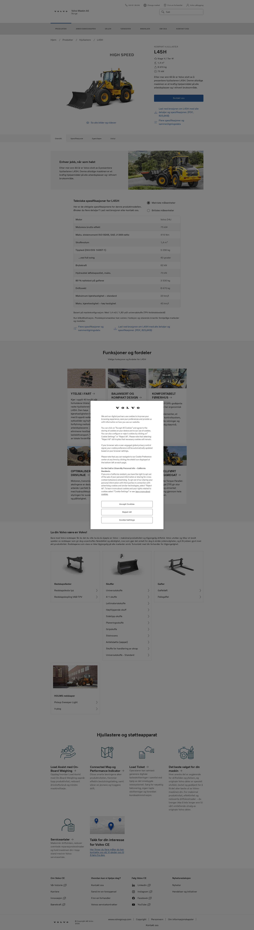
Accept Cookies (127, 504)
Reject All (127, 512)
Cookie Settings (127, 520)
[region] (127, 465)
